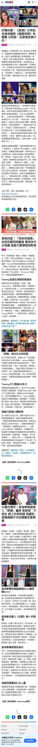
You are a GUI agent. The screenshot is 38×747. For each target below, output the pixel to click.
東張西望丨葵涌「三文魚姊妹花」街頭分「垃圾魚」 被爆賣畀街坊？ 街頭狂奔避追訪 (18, 453)
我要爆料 (21, 733)
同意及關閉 (29, 741)
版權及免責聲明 (23, 726)
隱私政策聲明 (5, 733)
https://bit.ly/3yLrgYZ (10, 194)
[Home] (9, 2)
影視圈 (4, 249)
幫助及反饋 (22, 729)
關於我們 (4, 729)
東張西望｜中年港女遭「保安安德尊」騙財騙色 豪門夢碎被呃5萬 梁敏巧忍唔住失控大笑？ (19, 323)
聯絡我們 (4, 726)
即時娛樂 (4, 44)
